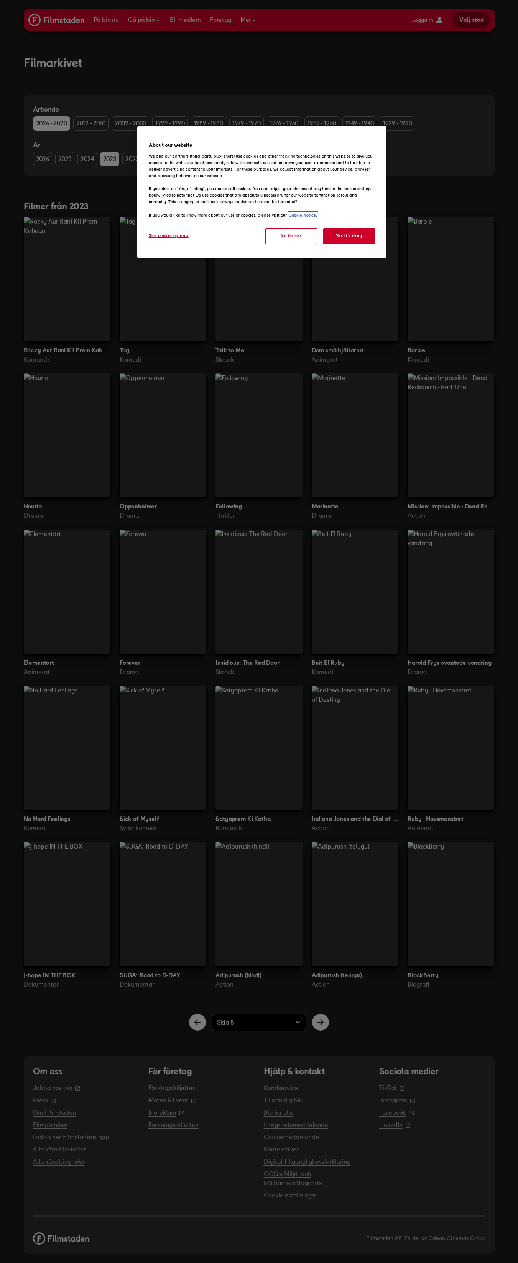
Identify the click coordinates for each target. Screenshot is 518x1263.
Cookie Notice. (303, 215)
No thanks (291, 235)
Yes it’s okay (349, 235)
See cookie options (169, 235)
